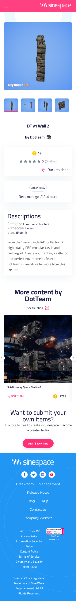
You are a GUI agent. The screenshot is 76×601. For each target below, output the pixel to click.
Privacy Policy (29, 536)
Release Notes (38, 492)
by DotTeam (35, 137)
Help (21, 531)
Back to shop (58, 169)
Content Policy (29, 551)
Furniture (29, 224)
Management (49, 484)
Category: (15, 223)
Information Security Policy (29, 544)
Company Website (38, 518)
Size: (11, 232)
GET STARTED (38, 443)
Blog (31, 501)
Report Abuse (29, 566)
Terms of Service (29, 556)
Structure (43, 224)
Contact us (38, 509)
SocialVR (34, 531)
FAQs (44, 501)
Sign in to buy (38, 187)
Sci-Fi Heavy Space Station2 (24, 388)
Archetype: (16, 227)
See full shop (35, 308)
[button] (6, 6)
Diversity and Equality (29, 561)
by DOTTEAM (15, 396)
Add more (50, 196)
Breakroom (25, 484)
